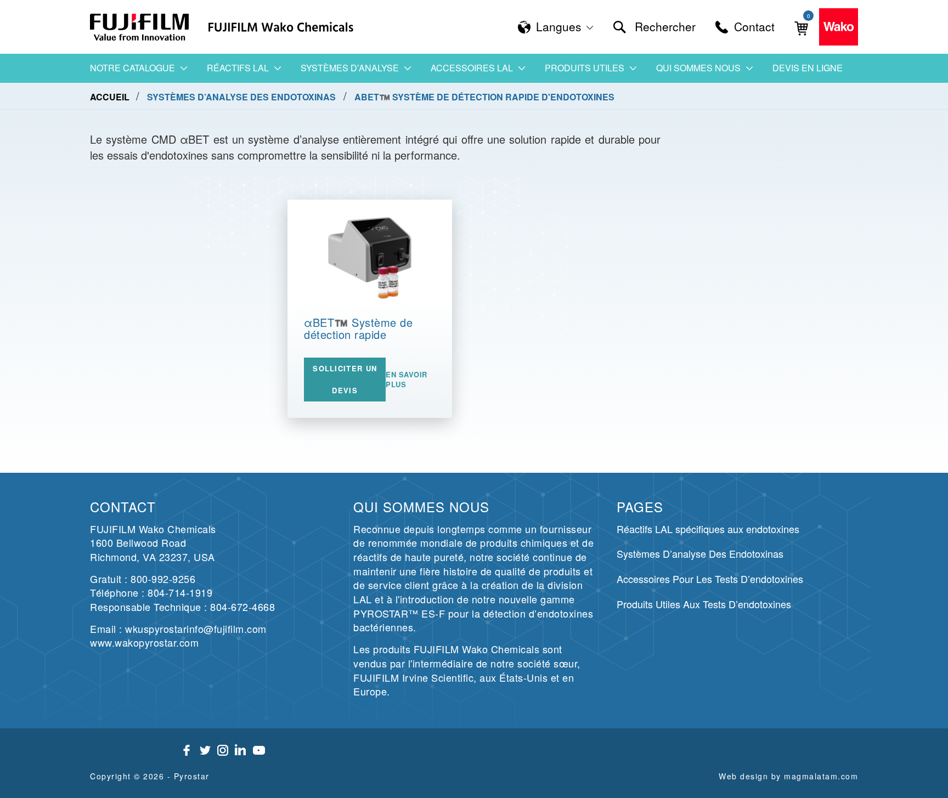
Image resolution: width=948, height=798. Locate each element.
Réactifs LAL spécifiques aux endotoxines (708, 529)
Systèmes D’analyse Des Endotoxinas (700, 553)
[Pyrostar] (140, 27)
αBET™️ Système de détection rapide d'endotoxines (358, 334)
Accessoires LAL (472, 67)
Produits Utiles (584, 67)
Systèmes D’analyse (350, 67)
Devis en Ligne (807, 67)
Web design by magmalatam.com (788, 776)
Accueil (111, 96)
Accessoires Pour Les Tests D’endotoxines (710, 578)
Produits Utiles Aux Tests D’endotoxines (704, 604)
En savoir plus (406, 380)
